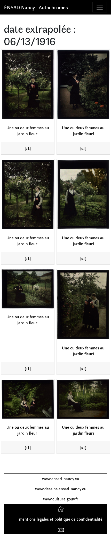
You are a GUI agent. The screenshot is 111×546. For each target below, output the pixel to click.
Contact (61, 528)
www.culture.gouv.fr (60, 498)
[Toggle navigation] (99, 7)
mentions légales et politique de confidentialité (60, 519)
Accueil (61, 509)
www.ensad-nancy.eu (60, 478)
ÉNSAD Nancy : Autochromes (36, 7)
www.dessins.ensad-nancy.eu (60, 488)
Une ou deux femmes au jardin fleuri (27, 130)
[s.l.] (28, 148)
